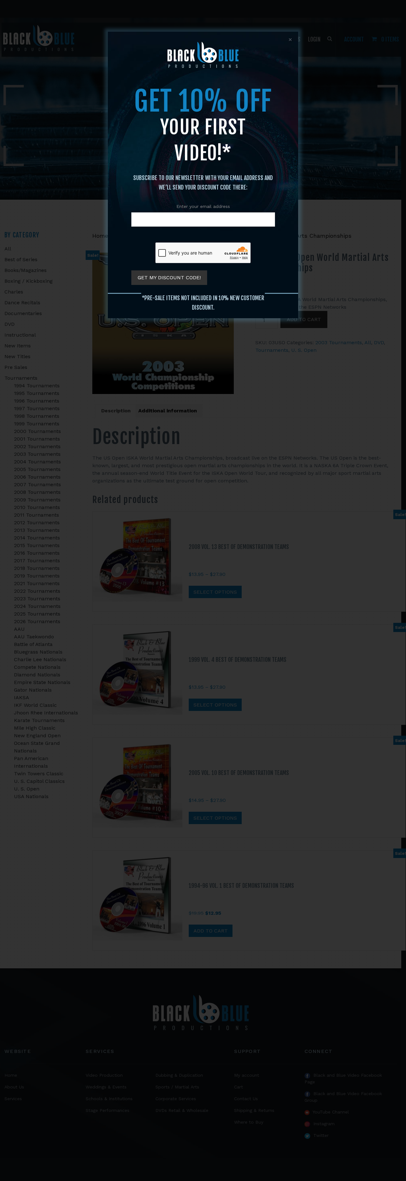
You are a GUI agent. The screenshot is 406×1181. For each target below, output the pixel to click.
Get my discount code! (169, 277)
